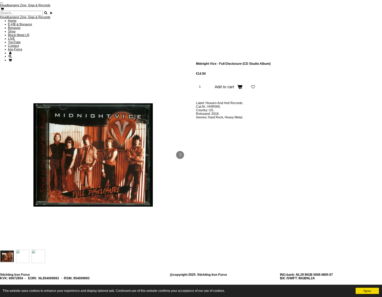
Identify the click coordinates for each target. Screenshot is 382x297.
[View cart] (2, 9)
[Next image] (180, 155)
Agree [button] (367, 290)
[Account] (10, 53)
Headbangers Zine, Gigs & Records (25, 17)
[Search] (46, 13)
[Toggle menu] (1, 2)
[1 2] (202, 87)
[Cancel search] (51, 13)
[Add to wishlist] (253, 87)
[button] (7, 256)
